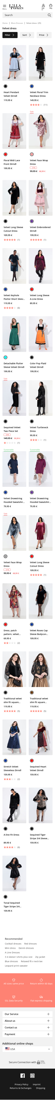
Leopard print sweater (16, 966)
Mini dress (10, 948)
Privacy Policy (21, 1084)
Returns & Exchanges (20, 1088)
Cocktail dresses (13, 944)
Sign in (43, 9)
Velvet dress (31, 23)
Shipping (40, 1088)
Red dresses (30, 944)
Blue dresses (11, 961)
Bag (51, 8)
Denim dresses (26, 948)
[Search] (49, 15)
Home (5, 23)
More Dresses (17, 23)
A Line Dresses (12, 952)
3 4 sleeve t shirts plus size (18, 957)
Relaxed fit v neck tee (31, 961)
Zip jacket (40, 957)
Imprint (36, 1084)
